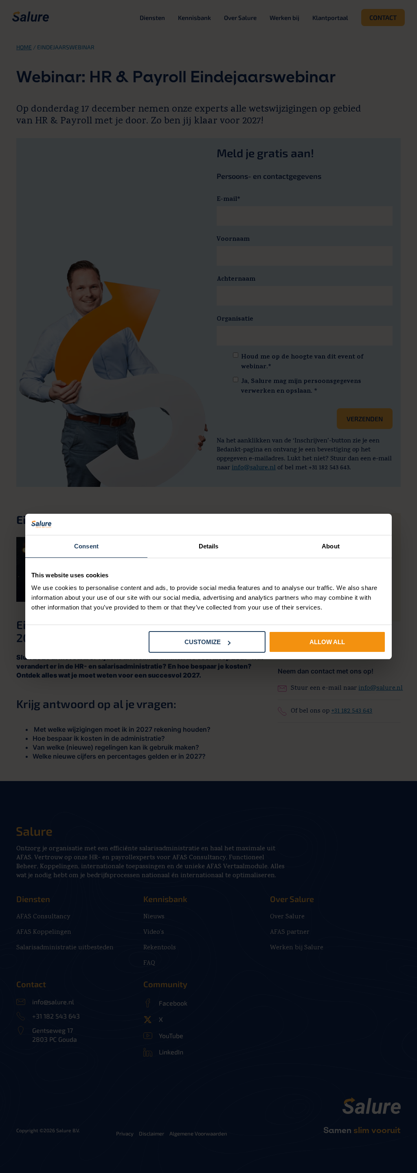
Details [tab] (209, 546)
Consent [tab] (86, 546)
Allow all (327, 641)
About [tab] (331, 546)
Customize (202, 641)
